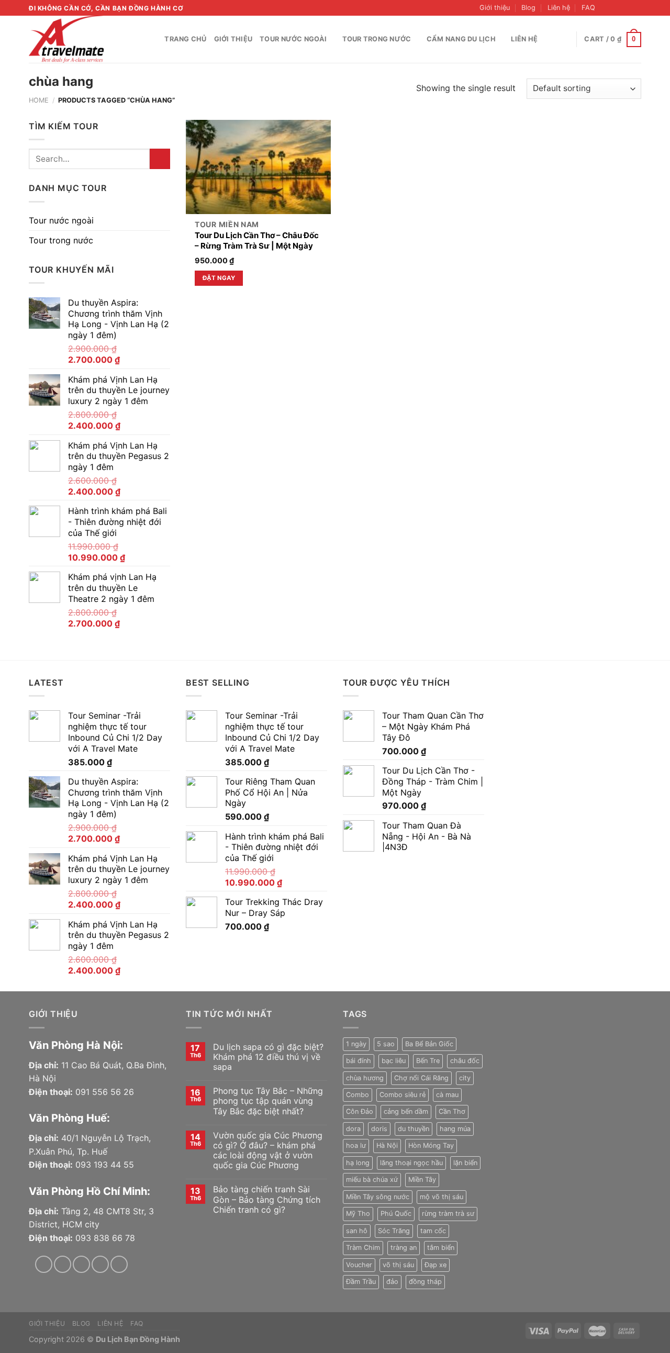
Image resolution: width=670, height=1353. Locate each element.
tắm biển (440, 1247)
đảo (392, 1281)
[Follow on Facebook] (606, 8)
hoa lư (356, 1145)
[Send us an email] (626, 8)
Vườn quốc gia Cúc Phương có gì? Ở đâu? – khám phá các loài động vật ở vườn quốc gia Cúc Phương (267, 1151)
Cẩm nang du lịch (461, 39)
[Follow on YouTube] (636, 8)
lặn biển (465, 1163)
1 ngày (356, 1044)
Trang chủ (185, 39)
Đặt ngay (219, 278)
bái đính (358, 1061)
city (465, 1078)
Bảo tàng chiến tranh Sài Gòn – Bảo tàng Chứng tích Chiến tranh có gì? (266, 1199)
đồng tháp (425, 1281)
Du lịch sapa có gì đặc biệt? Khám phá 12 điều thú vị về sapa (268, 1057)
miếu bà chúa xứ (372, 1179)
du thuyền (413, 1129)
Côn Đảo (359, 1111)
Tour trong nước (376, 39)
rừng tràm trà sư (448, 1213)
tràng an (403, 1247)
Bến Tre (428, 1061)
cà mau (447, 1095)
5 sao (386, 1044)
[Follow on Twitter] (81, 1264)
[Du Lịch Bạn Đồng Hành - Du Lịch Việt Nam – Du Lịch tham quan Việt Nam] (81, 39)
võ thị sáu (398, 1265)
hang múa (455, 1129)
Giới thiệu (494, 8)
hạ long (358, 1163)
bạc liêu (394, 1061)
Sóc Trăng (394, 1231)
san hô (356, 1231)
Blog (528, 8)
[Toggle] (166, 220)
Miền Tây (422, 1179)
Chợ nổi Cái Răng (421, 1078)
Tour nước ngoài (293, 39)
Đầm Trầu (361, 1281)
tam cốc (433, 1231)
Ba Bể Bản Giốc (429, 1044)
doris (379, 1129)
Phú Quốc (396, 1213)
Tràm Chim (363, 1247)
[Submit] (160, 159)
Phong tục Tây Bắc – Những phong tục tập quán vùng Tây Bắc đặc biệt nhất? (268, 1101)
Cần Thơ (452, 1111)
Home (39, 100)
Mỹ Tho (358, 1213)
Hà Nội (387, 1145)
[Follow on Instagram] (616, 8)
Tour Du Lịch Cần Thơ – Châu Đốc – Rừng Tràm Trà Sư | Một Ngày (257, 240)
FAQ (588, 8)
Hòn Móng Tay (431, 1145)
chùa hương (365, 1078)
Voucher (359, 1265)
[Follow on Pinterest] (119, 1264)
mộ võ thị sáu (441, 1197)
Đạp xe (435, 1265)
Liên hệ (559, 8)
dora (353, 1129)
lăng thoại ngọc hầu (411, 1163)
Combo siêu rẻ (402, 1095)
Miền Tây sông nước (377, 1197)
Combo (357, 1095)
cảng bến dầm (406, 1111)
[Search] (153, 39)
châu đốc (464, 1061)
